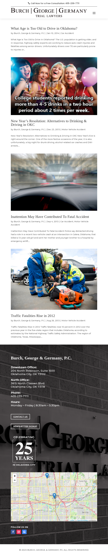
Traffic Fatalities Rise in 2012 (33, 316)
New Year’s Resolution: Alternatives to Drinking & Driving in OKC (49, 123)
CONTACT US (20, 416)
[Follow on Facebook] (13, 532)
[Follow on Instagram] (18, 532)
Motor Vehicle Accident (74, 129)
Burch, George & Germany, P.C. (29, 33)
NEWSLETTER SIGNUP (25, 426)
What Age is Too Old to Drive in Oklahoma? (44, 28)
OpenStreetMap (82, 520)
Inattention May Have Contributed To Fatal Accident (50, 217)
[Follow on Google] (24, 532)
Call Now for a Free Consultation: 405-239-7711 (55, 3)
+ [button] (15, 476)
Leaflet (72, 520)
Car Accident (67, 33)
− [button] (15, 480)
